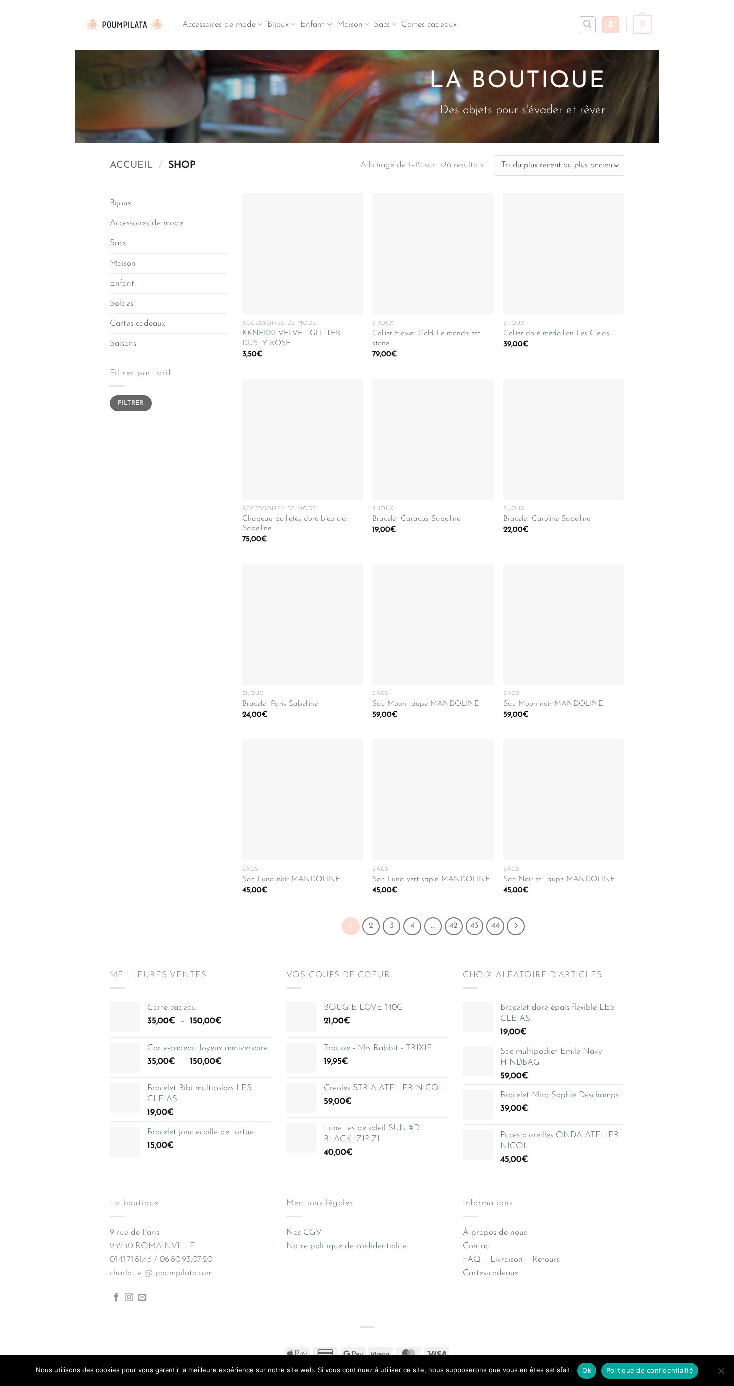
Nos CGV (304, 1232)
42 (453, 926)
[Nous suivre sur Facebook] (116, 1298)
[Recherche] (587, 24)
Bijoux (278, 24)
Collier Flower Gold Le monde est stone (426, 338)
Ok (586, 1370)
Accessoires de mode (219, 24)
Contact (477, 1246)
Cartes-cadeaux (429, 24)
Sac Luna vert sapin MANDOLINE (431, 879)
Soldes (121, 303)
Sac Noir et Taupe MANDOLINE (559, 879)
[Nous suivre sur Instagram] (129, 1298)
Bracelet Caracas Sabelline (416, 519)
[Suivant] (516, 926)
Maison (350, 24)
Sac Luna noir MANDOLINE (291, 879)
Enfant (312, 24)
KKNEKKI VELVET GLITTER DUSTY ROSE (291, 338)
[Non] (721, 1374)
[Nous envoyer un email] (142, 1298)
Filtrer (131, 403)
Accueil (131, 165)
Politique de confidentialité (649, 1370)
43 (474, 926)
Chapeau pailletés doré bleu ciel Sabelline (294, 524)
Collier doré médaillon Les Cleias (556, 333)
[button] (610, 25)
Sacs (382, 24)
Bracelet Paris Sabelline (280, 704)
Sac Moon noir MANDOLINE (553, 704)
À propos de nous (495, 1232)
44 (495, 926)
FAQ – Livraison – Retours (511, 1259)
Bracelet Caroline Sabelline (546, 519)
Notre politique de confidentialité (346, 1246)
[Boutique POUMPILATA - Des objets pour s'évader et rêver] (124, 24)
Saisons (123, 343)
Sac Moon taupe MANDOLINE (425, 704)
